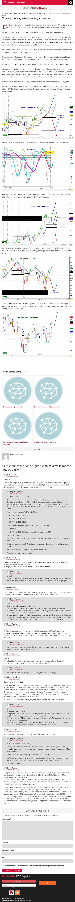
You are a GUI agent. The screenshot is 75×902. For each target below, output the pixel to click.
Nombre (5, 842)
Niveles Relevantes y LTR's (38, 13)
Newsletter (19, 881)
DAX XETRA (16, 13)
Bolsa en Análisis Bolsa (16, 2)
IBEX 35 (28, 13)
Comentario (6, 819)
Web (3, 858)
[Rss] (47, 882)
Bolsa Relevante (7, 13)
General (23, 13)
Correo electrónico (8, 850)
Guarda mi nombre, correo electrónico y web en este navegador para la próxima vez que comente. (34, 865)
